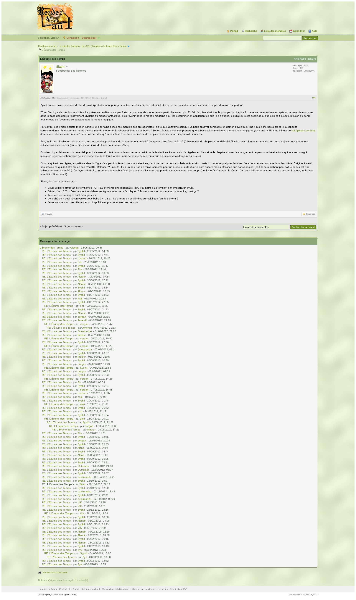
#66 (314, 98)
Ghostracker (85, 331)
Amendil (82, 320)
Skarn (60, 66)
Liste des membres (275, 31)
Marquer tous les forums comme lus (150, 589)
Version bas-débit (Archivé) (115, 589)
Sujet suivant (72, 226)
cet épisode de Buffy (303, 130)
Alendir (82, 520)
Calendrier (299, 31)
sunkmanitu (84, 476)
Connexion (73, 37)
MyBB (47, 594)
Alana (81, 447)
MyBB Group (70, 594)
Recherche (251, 31)
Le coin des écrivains (69, 46)
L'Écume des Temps (51, 247)
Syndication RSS (178, 589)
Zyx (80, 549)
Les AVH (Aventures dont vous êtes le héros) (104, 46)
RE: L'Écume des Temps (56, 251)
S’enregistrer (89, 37)
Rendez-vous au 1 (47, 46)
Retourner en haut (90, 589)
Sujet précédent (52, 226)
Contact (63, 589)
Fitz (80, 262)
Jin (79, 382)
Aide (314, 31)
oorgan (82, 316)
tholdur (82, 334)
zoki (80, 396)
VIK (80, 502)
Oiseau (74, 247)
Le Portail (74, 589)
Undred (82, 258)
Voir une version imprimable (55, 572)
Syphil (81, 251)
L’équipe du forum (48, 589)
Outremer (83, 465)
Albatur (82, 276)
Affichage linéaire (305, 58)
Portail (234, 31)
